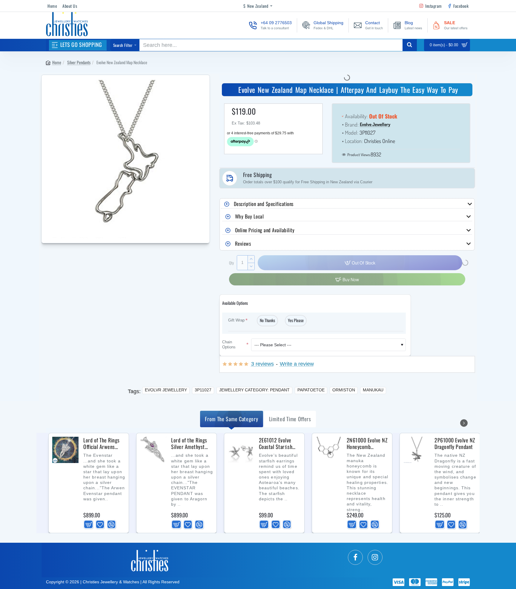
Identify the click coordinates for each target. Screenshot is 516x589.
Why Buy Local (249, 216)
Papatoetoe (311, 389)
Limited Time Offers (290, 419)
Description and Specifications (264, 203)
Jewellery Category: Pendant (254, 389)
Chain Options (229, 344)
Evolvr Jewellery (166, 389)
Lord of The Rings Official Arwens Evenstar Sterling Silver (101, 443)
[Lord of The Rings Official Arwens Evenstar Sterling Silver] (65, 449)
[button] (88, 524)
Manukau (373, 389)
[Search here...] (410, 45)
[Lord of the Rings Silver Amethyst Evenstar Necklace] (153, 449)
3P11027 (203, 389)
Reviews (243, 243)
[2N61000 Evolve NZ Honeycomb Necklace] (328, 449)
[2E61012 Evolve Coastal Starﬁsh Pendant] (241, 449)
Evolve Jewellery (375, 124)
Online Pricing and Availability (265, 230)
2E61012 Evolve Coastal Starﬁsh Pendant (276, 443)
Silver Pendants (78, 62)
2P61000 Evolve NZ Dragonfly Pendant (454, 443)
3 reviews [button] (262, 364)
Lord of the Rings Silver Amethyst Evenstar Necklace (190, 443)
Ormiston (343, 389)
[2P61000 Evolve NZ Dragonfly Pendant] (416, 449)
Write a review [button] (297, 364)
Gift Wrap (236, 320)
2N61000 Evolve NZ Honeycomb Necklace (367, 443)
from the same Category (231, 419)
